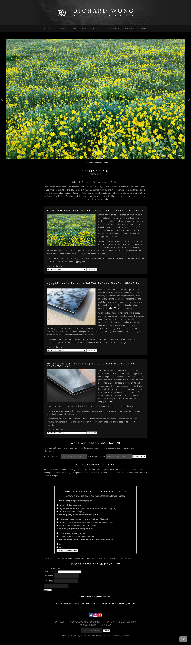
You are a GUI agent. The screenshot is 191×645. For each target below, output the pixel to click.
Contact (143, 28)
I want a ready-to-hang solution (72, 533)
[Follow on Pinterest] (100, 615)
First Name (49, 575)
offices (116, 308)
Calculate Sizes (139, 457)
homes (110, 401)
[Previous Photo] (3, 108)
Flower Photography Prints (96, 162)
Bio (74, 28)
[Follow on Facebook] (91, 615)
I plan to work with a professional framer (76, 536)
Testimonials (111, 28)
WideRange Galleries (121, 635)
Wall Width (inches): (52, 456)
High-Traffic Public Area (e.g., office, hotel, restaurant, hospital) (87, 508)
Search (129, 28)
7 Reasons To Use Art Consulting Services (117, 603)
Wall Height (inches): (96, 456)
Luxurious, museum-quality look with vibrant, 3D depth (83, 519)
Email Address (50, 571)
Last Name (48, 580)
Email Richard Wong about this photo (95, 596)
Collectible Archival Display (71, 511)
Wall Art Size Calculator (121, 621)
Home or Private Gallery (69, 505)
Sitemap (106, 625)
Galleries (48, 28)
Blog (95, 28)
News (84, 28)
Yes (60, 544)
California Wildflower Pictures (84, 603)
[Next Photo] (188, 108)
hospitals (101, 308)
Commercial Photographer (85, 621)
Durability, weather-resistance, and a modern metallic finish (85, 522)
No (59, 547)
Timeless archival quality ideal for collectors (78, 525)
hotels (109, 308)
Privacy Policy (88, 625)
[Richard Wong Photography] (95, 16)
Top (183, 639)
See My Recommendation (67, 551)
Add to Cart (91, 269)
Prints (63, 28)
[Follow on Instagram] (95, 615)
